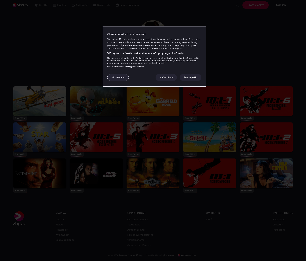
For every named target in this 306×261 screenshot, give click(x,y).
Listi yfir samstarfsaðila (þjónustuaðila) (125, 67)
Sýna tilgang (118, 77)
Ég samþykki (190, 77)
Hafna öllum (166, 77)
